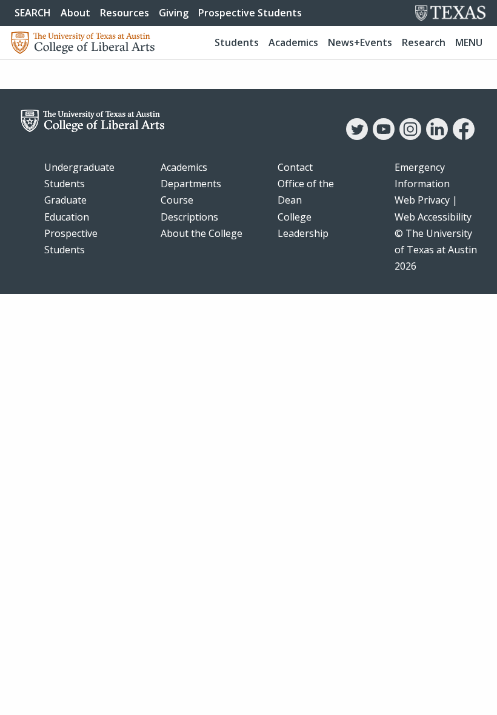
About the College (201, 233)
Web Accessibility (433, 217)
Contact (295, 167)
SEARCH (33, 12)
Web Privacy (422, 200)
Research (423, 42)
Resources (124, 12)
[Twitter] (357, 136)
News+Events (360, 42)
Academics (293, 42)
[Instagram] (410, 136)
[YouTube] (383, 136)
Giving (173, 12)
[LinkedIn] (437, 136)
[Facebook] (463, 136)
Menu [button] (468, 42)
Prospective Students (250, 12)
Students (237, 42)
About (75, 12)
